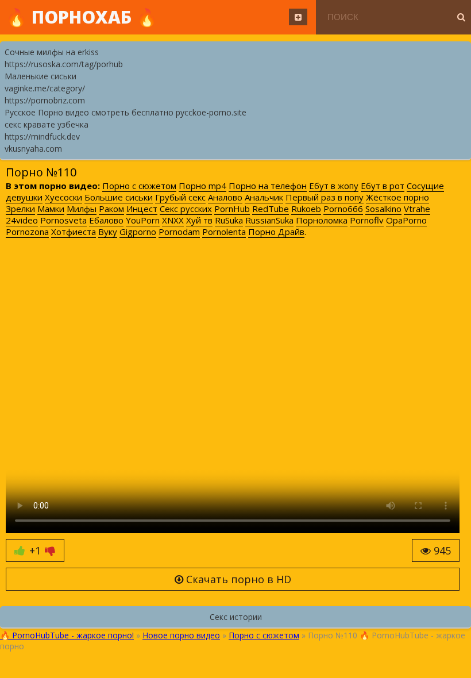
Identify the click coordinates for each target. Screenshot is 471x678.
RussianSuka (269, 220)
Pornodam (179, 231)
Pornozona (27, 231)
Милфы (81, 208)
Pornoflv (367, 220)
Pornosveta (63, 220)
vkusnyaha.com (33, 148)
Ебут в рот (382, 185)
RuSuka (229, 220)
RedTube (270, 208)
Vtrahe (417, 208)
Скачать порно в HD (237, 579)
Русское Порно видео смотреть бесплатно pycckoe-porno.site (125, 112)
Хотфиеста (73, 231)
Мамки (50, 208)
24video (22, 220)
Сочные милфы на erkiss (52, 52)
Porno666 (343, 208)
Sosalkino (383, 208)
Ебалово (106, 220)
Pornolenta (224, 231)
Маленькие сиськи (40, 76)
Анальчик (264, 197)
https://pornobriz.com (45, 100)
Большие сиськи (118, 197)
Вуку (107, 231)
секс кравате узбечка (46, 124)
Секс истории (236, 616)
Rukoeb (306, 208)
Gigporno (137, 231)
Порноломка (322, 220)
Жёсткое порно (397, 197)
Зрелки (20, 208)
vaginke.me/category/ (45, 88)
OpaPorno (406, 220)
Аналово (225, 197)
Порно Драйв (276, 231)
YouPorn (143, 220)
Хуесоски (63, 197)
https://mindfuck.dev (42, 136)
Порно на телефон (268, 185)
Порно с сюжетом (139, 185)
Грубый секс (180, 197)
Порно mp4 (202, 185)
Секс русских (186, 208)
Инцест (141, 208)
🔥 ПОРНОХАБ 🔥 (81, 17)
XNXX (173, 220)
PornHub (232, 208)
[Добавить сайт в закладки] (298, 17)
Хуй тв (199, 220)
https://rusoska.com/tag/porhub (64, 64)
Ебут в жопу (333, 185)
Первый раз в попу (324, 197)
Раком (111, 208)
